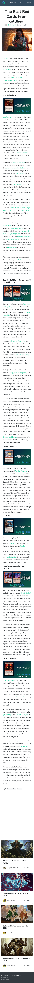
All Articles (21, 3)
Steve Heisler (11, 900)
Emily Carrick (12, 25)
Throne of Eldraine (16, 77)
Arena (8, 789)
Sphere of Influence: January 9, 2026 (15, 927)
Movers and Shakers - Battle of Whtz (15, 862)
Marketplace (12, 3)
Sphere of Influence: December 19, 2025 (17, 959)
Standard (19, 789)
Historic (14, 789)
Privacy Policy (5, 979)
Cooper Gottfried (12, 868)
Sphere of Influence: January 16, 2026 (16, 894)
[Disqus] (17, 815)
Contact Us (4, 977)
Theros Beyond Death (10, 80)
